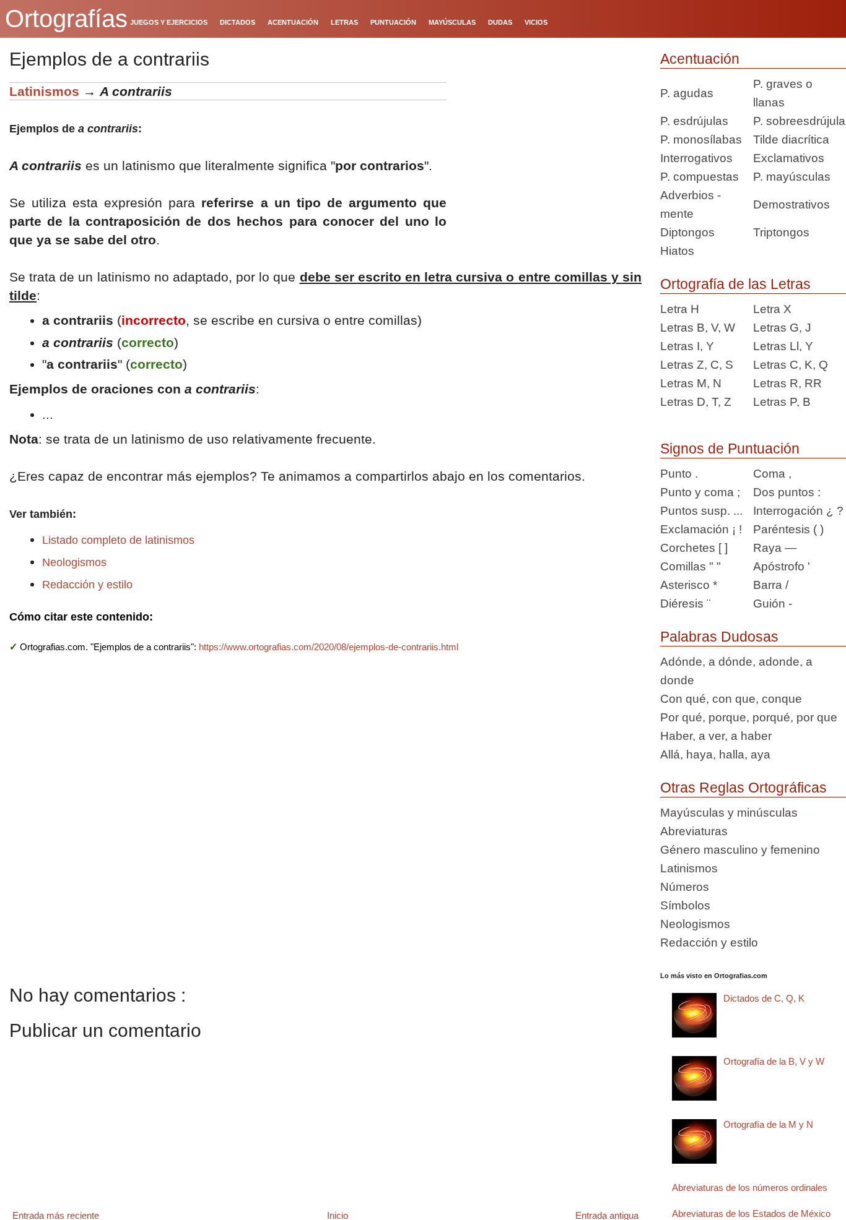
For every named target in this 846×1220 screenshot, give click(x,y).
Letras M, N (691, 383)
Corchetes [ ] (694, 547)
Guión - (772, 603)
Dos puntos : (787, 492)
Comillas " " (690, 566)
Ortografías (66, 18)
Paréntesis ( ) (788, 529)
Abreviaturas (694, 831)
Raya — (774, 547)
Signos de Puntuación (730, 448)
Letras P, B (782, 401)
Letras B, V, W (697, 327)
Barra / (770, 584)
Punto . (679, 473)
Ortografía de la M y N (768, 1124)
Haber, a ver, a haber (716, 735)
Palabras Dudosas (719, 637)
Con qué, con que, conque (731, 698)
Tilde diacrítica (791, 139)
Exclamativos (788, 158)
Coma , (772, 473)
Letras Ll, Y (783, 346)
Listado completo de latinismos (118, 540)
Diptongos (687, 232)
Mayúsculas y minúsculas (729, 812)
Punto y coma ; (700, 492)
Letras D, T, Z (695, 401)
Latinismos (44, 91)
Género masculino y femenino (740, 849)
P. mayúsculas (792, 176)
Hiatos (677, 250)
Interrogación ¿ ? (798, 510)
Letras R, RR (787, 383)
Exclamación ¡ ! (701, 529)
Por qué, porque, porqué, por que (748, 717)
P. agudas (686, 93)
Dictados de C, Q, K (764, 998)
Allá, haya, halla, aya (715, 754)
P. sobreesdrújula (799, 120)
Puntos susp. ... (701, 510)
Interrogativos (696, 158)
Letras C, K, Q (790, 364)
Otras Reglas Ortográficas (743, 788)
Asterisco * (688, 584)
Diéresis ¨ (685, 603)
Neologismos (74, 562)
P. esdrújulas (694, 120)
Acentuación (699, 59)
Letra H (679, 309)
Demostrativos (791, 204)
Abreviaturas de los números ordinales (749, 1187)
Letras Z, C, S (696, 364)
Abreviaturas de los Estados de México (751, 1213)
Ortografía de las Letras (735, 284)
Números (684, 886)
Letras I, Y (687, 346)
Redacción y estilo (87, 584)
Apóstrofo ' (781, 566)
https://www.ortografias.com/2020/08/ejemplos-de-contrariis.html (328, 647)
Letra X (772, 309)
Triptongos (781, 232)
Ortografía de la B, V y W (773, 1061)
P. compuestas (699, 176)
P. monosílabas (701, 139)
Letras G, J (782, 327)
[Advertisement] (549, 159)
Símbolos (685, 905)
